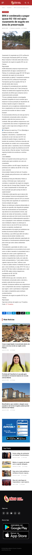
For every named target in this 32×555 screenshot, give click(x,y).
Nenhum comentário (15, 28)
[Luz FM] (16, 2)
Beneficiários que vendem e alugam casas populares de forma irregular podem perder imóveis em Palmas (15, 405)
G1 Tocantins (9, 304)
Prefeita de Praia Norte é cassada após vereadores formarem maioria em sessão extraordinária (15, 376)
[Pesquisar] (25, 3)
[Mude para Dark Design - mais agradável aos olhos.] (28, 2)
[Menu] (3, 3)
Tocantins (5, 12)
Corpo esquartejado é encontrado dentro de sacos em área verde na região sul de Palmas (16, 346)
